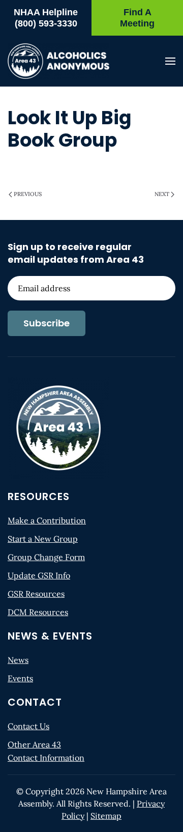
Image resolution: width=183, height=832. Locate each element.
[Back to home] (58, 61)
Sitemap (105, 816)
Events (20, 678)
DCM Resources (38, 612)
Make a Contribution (47, 520)
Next (162, 194)
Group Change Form (46, 557)
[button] (170, 61)
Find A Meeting (137, 18)
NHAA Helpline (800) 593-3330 (46, 18)
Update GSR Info (39, 575)
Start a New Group (43, 539)
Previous (28, 194)
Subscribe (46, 323)
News (18, 660)
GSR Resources (36, 594)
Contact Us (28, 726)
